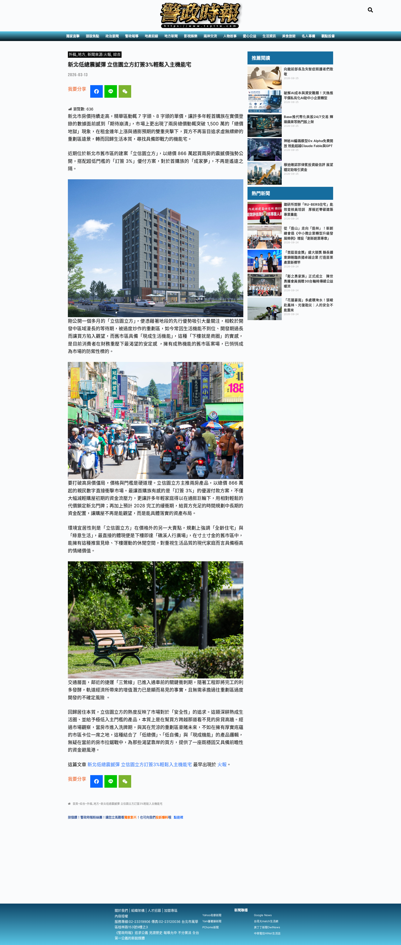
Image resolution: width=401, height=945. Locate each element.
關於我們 (122, 910)
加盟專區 (171, 910)
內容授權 (121, 916)
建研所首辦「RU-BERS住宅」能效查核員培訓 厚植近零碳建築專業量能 (308, 209)
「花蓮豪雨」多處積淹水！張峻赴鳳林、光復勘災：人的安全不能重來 (308, 305)
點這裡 (178, 817)
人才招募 (155, 910)
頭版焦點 (92, 36)
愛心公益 (249, 36)
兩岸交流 (210, 36)
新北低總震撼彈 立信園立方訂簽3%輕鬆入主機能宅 (140, 764)
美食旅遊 (289, 36)
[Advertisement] (200, 872)
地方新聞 (171, 36)
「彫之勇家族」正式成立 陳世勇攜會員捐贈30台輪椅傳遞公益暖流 (308, 281)
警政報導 (131, 36)
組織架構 (138, 910)
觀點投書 (328, 36)
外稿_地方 (77, 54)
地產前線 (151, 36)
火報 (222, 764)
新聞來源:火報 (99, 54)
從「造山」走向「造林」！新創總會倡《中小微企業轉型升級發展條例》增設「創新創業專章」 (308, 233)
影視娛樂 (190, 36)
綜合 (117, 54)
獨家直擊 (73, 36)
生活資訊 (269, 36)
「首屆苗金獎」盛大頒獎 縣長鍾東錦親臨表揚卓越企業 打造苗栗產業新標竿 (308, 257)
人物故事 (230, 36)
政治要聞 (112, 36)
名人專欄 (308, 36)
